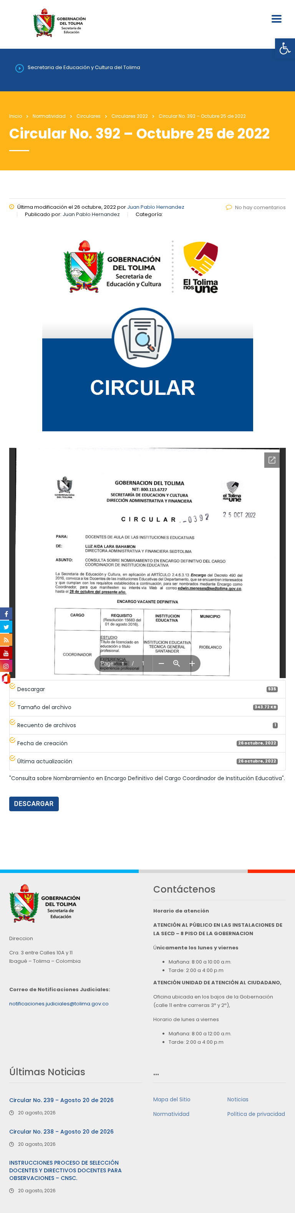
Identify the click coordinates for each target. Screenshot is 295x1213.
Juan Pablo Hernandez (155, 207)
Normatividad (171, 1114)
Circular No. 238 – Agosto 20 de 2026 (61, 1131)
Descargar (34, 803)
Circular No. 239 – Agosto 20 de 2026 (61, 1100)
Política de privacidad (256, 1114)
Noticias (238, 1099)
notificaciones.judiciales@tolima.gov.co (59, 1003)
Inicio (15, 116)
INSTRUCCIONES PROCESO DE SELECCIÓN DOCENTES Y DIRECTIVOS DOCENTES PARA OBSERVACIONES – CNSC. (65, 1170)
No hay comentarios (260, 207)
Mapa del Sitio (172, 1099)
